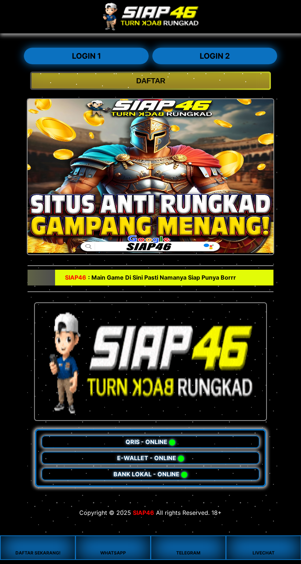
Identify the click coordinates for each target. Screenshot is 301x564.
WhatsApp (113, 553)
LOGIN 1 (86, 56)
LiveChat (264, 553)
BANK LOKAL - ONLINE (150, 474)
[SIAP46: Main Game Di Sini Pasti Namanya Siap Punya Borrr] (150, 29)
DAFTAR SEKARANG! (38, 553)
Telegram (188, 553)
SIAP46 (143, 512)
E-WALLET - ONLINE (150, 458)
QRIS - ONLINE (150, 441)
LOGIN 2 (215, 56)
